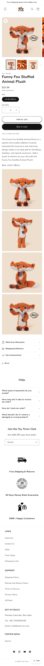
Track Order (10, 555)
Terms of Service (12, 589)
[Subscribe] (36, 442)
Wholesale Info (12, 561)
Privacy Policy (11, 594)
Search (8, 641)
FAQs (7, 549)
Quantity (5, 105)
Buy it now (22, 126)
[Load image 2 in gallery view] (22, 65)
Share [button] (6, 363)
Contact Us (9, 544)
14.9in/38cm (10, 99)
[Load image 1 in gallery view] (11, 65)
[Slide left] (2, 65)
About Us (9, 538)
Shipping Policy (12, 577)
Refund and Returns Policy (16, 583)
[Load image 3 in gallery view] (33, 65)
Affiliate (8, 600)
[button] (5, 9)
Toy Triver (25, 661)
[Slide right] (41, 65)
